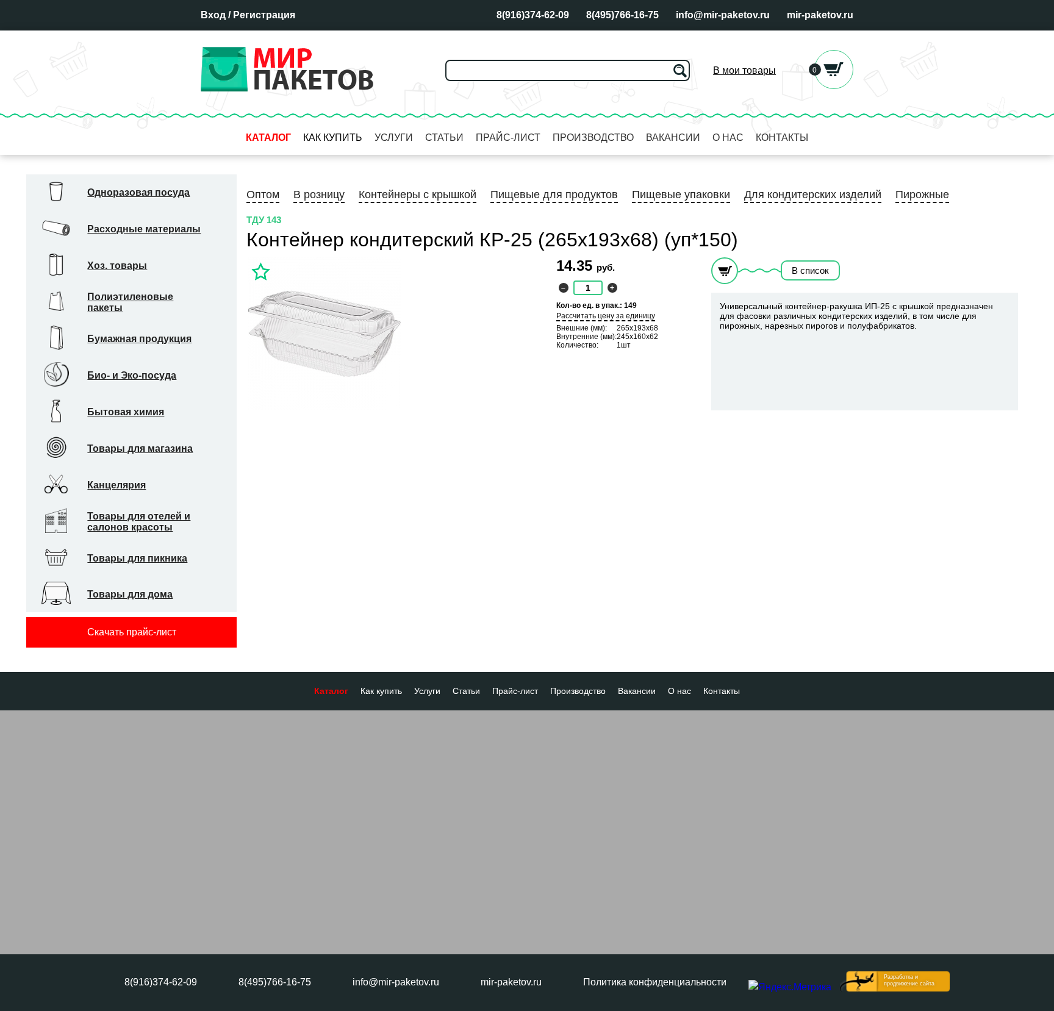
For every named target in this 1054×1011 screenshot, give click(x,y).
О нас (728, 137)
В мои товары (744, 70)
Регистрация (264, 15)
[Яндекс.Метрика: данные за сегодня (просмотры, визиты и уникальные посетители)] (789, 987)
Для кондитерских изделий (812, 194)
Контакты (782, 137)
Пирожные (922, 194)
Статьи (444, 137)
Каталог (268, 137)
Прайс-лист (508, 137)
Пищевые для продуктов (554, 194)
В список (810, 270)
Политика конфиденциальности (654, 982)
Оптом (262, 194)
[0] (833, 85)
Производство (593, 137)
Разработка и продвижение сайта (909, 980)
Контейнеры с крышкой (417, 194)
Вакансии (673, 137)
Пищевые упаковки (681, 194)
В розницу (319, 194)
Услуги (394, 137)
